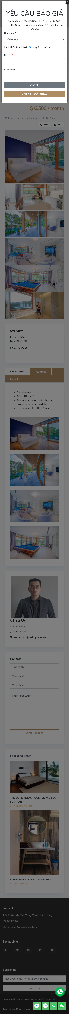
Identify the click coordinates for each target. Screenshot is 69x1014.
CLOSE (34, 85)
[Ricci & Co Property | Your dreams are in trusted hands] (60, 992)
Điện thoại (10, 69)
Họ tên (8, 55)
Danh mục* (10, 33)
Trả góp (35, 47)
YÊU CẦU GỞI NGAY (34, 94)
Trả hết (47, 47)
